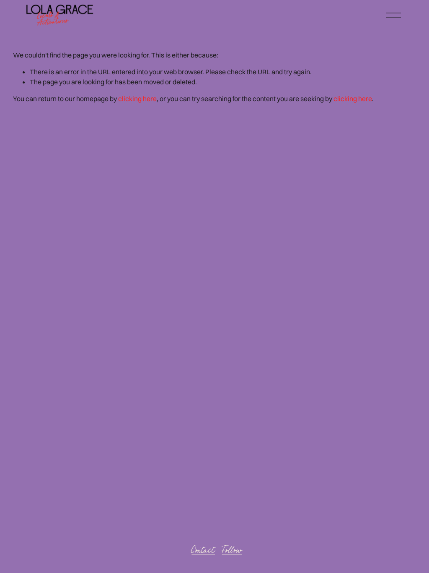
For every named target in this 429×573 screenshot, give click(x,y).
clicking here (137, 98)
